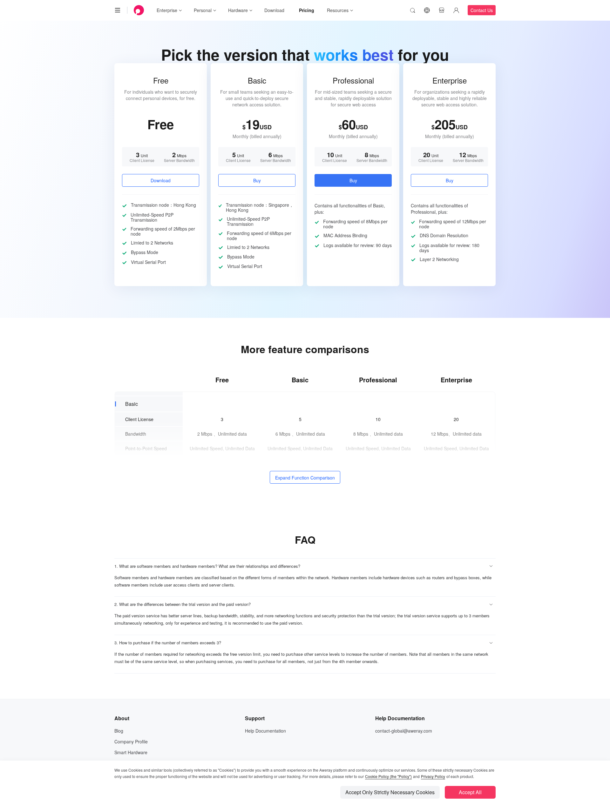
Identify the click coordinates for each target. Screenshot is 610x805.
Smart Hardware (130, 752)
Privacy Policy (433, 776)
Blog (118, 731)
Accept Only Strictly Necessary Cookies (390, 792)
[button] (305, 566)
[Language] (427, 10)
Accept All (470, 792)
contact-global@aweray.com (403, 731)
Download (274, 10)
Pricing (306, 10)
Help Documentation (265, 731)
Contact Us (482, 10)
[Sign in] (456, 10)
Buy (257, 180)
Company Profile (131, 741)
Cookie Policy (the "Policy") (388, 776)
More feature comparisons (305, 349)
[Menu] (117, 10)
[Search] (412, 10)
